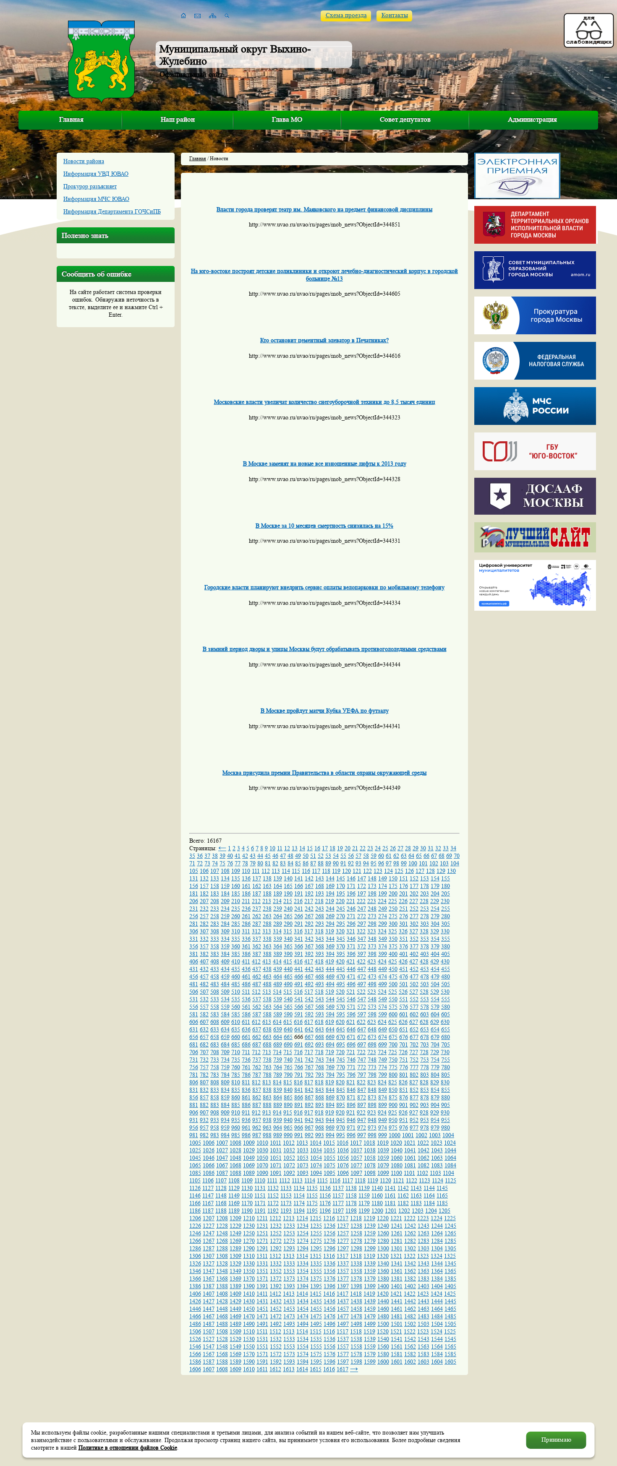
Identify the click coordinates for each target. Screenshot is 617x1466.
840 (288, 1089)
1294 (302, 1248)
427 (413, 961)
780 (445, 1067)
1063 (437, 1157)
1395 (316, 1286)
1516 (329, 1331)
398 (372, 953)
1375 (316, 1278)
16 (317, 848)
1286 (195, 1248)
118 (326, 870)
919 (329, 1112)
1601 (397, 1361)
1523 (423, 1331)
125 (399, 870)
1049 (249, 1157)
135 (235, 878)
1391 (262, 1286)
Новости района (83, 161)
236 (246, 908)
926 (403, 1112)
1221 (396, 1218)
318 (319, 931)
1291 (262, 1248)
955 (445, 1120)
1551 (262, 1346)
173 (372, 886)
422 (361, 961)
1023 (436, 1142)
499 (382, 984)
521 (350, 991)
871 (351, 1097)
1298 (356, 1248)
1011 (275, 1142)
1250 (249, 1233)
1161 (390, 1195)
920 (340, 1112)
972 (361, 1127)
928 (424, 1112)
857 (204, 1097)
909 (225, 1112)
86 (305, 863)
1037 (356, 1150)
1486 (195, 1323)
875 (393, 1097)
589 (277, 1014)
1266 (195, 1240)
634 (225, 1029)
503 (424, 984)
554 (435, 999)
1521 (396, 1331)
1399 (370, 1286)
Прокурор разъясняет (90, 186)
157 (204, 886)
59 (373, 855)
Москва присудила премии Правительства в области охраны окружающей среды (324, 772)
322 (361, 931)
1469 (235, 1316)
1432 (276, 1301)
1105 (195, 1180)
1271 (262, 1240)
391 (298, 953)
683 (214, 1044)
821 (350, 1082)
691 (298, 1044)
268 (319, 916)
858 (214, 1097)
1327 (208, 1263)
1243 (423, 1225)
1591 (262, 1361)
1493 (289, 1323)
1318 (356, 1255)
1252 (276, 1233)
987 (256, 1135)
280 (445, 916)
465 (288, 976)
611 (246, 1021)
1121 (398, 1180)
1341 (397, 1263)
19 (340, 848)
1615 (316, 1369)
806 (193, 1082)
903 (424, 1104)
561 (246, 1006)
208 (214, 901)
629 (434, 1021)
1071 (276, 1165)
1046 (208, 1157)
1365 (450, 1271)
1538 (356, 1339)
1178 (351, 1203)
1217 (342, 1218)
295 (340, 923)
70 (457, 855)
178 (424, 886)
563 (267, 1006)
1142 (403, 1188)
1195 (312, 1210)
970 (340, 1127)
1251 (262, 1233)
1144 (429, 1188)
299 (382, 923)
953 (424, 1120)
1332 (276, 1263)
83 (283, 863)
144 (330, 878)
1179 (364, 1203)
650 (393, 1029)
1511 (262, 1331)
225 (392, 901)
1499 (370, 1323)
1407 (208, 1293)
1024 (450, 1142)
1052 (289, 1157)
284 (225, 923)
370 (340, 946)
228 (424, 901)
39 (222, 855)
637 (256, 1029)
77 (238, 863)
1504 (437, 1323)
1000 (394, 1135)
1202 (404, 1210)
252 (414, 908)
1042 (423, 1150)
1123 (424, 1180)
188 (267, 893)
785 (235, 1074)
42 (245, 855)
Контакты (395, 15)
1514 (302, 1331)
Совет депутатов (405, 119)
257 (204, 916)
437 (256, 969)
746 (351, 1059)
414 (277, 961)
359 (225, 946)
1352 (276, 1271)
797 (361, 1074)
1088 (235, 1172)
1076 (343, 1165)
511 (246, 991)
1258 (356, 1233)
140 (288, 878)
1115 (322, 1180)
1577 (343, 1354)
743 (319, 1059)
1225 (450, 1218)
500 (393, 984)
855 (445, 1089)
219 (329, 901)
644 (330, 1029)
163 (267, 886)
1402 (410, 1286)
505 (445, 984)
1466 (195, 1316)
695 (340, 1044)
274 (382, 916)
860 (235, 1097)
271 (351, 916)
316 (298, 931)
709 (225, 1052)
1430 (249, 1301)
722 (361, 1052)
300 (393, 923)
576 (403, 1006)
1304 (437, 1248)
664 (277, 1037)
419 (329, 961)
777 (414, 1067)
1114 (309, 1180)
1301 (397, 1248)
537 (256, 999)
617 (308, 1021)
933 (214, 1120)
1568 (222, 1354)
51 (313, 855)
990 (288, 1135)
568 (319, 1006)
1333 (289, 1263)
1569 (235, 1354)
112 (265, 870)
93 (358, 863)
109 (235, 870)
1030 (262, 1150)
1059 (383, 1157)
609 (225, 1021)
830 (445, 1082)
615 (287, 1021)
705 (445, 1044)
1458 (356, 1308)
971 (351, 1127)
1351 (262, 1271)
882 (204, 1104)
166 (298, 886)
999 (382, 1135)
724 (382, 1052)
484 (225, 984)
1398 (356, 1286)
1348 (222, 1271)
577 (414, 1006)
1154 (299, 1195)
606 (193, 1021)
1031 (276, 1150)
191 (298, 893)
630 (445, 1021)
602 (414, 1014)
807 (204, 1082)
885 (235, 1104)
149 (382, 878)
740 (288, 1059)
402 (414, 953)
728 (424, 1052)
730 (445, 1052)
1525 (450, 1331)
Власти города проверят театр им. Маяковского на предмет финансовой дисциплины (324, 209)
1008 (235, 1142)
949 (382, 1120)
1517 (342, 1331)
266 (298, 916)
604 (435, 1014)
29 (415, 848)
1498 (356, 1323)
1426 (195, 1301)
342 (309, 938)
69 (449, 855)
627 (413, 1021)
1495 (316, 1323)
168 (319, 886)
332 (204, 938)
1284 (437, 1240)
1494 (302, 1323)
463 (267, 976)
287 (256, 923)
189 (277, 893)
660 (235, 1037)
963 (267, 1127)
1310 (249, 1255)
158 (214, 886)
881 (193, 1104)
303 (424, 923)
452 (414, 969)
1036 (343, 1150)
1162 (403, 1195)
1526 (195, 1339)
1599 (370, 1361)
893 (319, 1104)
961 (246, 1127)
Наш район (178, 119)
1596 (329, 1361)
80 (260, 863)
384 (225, 953)
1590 (249, 1361)
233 (214, 908)
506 (193, 991)
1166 (195, 1203)
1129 (234, 1188)
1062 (423, 1157)
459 (225, 976)
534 (225, 999)
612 (256, 1021)
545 (340, 999)
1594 (302, 1361)
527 (413, 991)
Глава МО (287, 119)
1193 (286, 1210)
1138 (351, 1188)
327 (413, 931)
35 (192, 855)
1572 (276, 1354)
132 (204, 878)
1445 (450, 1301)
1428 (222, 1301)
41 (238, 855)
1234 (302, 1225)
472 (361, 976)
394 (330, 953)
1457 (343, 1308)
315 (287, 931)
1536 (329, 1339)
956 (193, 1127)
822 (361, 1082)
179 (435, 886)
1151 (260, 1195)
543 (319, 999)
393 (319, 953)
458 (214, 976)
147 (361, 878)
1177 (338, 1203)
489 (277, 984)
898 (372, 1104)
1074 (316, 1165)
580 (445, 1006)
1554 (302, 1346)
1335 (316, 1263)
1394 (302, 1286)
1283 (423, 1240)
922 (361, 1112)
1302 (410, 1248)
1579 (370, 1354)
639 (277, 1029)
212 (256, 901)
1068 (235, 1165)
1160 (377, 1195)
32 (438, 848)
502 (414, 984)
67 (434, 855)
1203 (418, 1210)
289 (277, 923)
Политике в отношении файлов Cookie (127, 1447)
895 (340, 1104)
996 (351, 1135)
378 (424, 946)
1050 (262, 1157)
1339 (370, 1263)
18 (332, 848)
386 (246, 953)
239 (277, 908)
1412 (275, 1293)
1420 (383, 1293)
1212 (275, 1218)
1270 (249, 1240)
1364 (437, 1271)
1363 (423, 1271)
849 (382, 1089)
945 (340, 1120)
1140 (377, 1188)
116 (306, 870)
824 (382, 1082)
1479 (370, 1316)
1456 (329, 1308)
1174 (299, 1203)
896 (351, 1104)
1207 (208, 1218)
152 (414, 878)
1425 (450, 1293)
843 (319, 1089)
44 (260, 855)
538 (267, 999)
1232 (276, 1225)
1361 (397, 1271)
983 (214, 1135)
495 (340, 984)
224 (382, 901)
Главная (71, 119)
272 (361, 916)
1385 (450, 1278)
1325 (450, 1255)
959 (225, 1127)
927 (413, 1112)
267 (309, 916)
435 (235, 969)
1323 (423, 1255)
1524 (436, 1331)
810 (235, 1082)
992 (309, 1135)
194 (330, 893)
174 (382, 886)
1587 (208, 1361)
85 (298, 863)
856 (193, 1097)
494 (330, 984)
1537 (343, 1339)
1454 (302, 1308)
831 (193, 1089)
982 (204, 1135)
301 (403, 923)
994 (330, 1135)
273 (372, 916)
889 (277, 1104)
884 (225, 1104)
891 (298, 1104)
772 (361, 1067)
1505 (450, 1323)
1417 (342, 1293)
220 (340, 901)
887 (256, 1104)
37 (207, 855)
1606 (195, 1369)
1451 (262, 1308)
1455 (316, 1308)
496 (351, 984)
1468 (222, 1316)
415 (287, 961)
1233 (289, 1225)
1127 (208, 1188)
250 (393, 908)
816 (298, 1082)
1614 (302, 1369)
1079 (383, 1165)
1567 (208, 1354)
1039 (383, 1150)
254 (435, 908)
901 (403, 1104)
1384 (437, 1278)
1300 (383, 1248)
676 (403, 1037)
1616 (329, 1369)
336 (246, 938)
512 (256, 991)
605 (445, 1014)
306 (193, 931)
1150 (247, 1195)
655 (445, 1029)
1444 (437, 1301)
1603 (423, 1361)
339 (277, 938)
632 (204, 1029)
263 (267, 916)
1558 (356, 1346)
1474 (302, 1316)
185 (235, 893)
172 (361, 886)
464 (277, 976)
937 (256, 1120)
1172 (273, 1203)
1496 (329, 1323)
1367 (208, 1278)
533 (214, 999)
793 (319, 1074)
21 (355, 848)
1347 (208, 1271)
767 (309, 1067)
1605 (450, 1361)
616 (298, 1021)
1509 (235, 1331)
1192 (273, 1210)
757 (204, 1067)
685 (235, 1044)
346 (351, 938)
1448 (222, 1308)
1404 (437, 1286)
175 (393, 886)
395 (340, 953)
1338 (356, 1263)
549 (382, 999)
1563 (423, 1346)
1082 (423, 1165)
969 (330, 1127)
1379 (370, 1278)
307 (204, 931)
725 (392, 1052)
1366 (195, 1278)
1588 (222, 1361)
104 (454, 863)
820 (340, 1082)
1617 (342, 1369)
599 (382, 1014)
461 (246, 976)
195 (340, 893)
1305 (450, 1248)
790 (288, 1074)
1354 (302, 1271)
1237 (343, 1225)
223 (371, 901)
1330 (249, 1263)
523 (371, 991)
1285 (450, 1240)
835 (235, 1089)
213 (266, 901)
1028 (235, 1150)
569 (330, 1006)
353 (424, 938)
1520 (383, 1331)
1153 (286, 1195)
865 (288, 1097)
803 (424, 1074)
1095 (329, 1172)
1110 (259, 1180)
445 (340, 969)
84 (290, 863)
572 (361, 1006)
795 (340, 1074)
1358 (356, 1271)
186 (246, 893)
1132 (273, 1188)
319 (329, 931)
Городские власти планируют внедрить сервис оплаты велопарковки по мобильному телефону (324, 587)
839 (277, 1089)
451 (403, 969)
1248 (222, 1233)
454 (435, 969)
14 (302, 848)
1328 (222, 1263)
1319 (369, 1255)
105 (193, 870)
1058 (370, 1157)
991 (298, 1135)
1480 (383, 1316)
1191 (260, 1210)
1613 (289, 1369)
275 (393, 916)
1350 (249, 1271)
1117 (347, 1180)
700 (393, 1044)
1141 (390, 1188)
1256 (329, 1233)
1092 (289, 1172)
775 (393, 1067)
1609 (235, 1369)
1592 (276, 1361)
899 (382, 1104)
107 (214, 870)
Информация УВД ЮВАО (95, 173)
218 (319, 901)
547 (361, 999)
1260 (383, 1233)
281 (193, 923)
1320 (383, 1255)
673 (372, 1037)
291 (298, 923)
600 (393, 1014)
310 (235, 931)
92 (351, 863)
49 (298, 855)
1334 (302, 1263)
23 (370, 848)
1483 (423, 1316)
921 (350, 1112)
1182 (403, 1203)
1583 (423, 1354)
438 (267, 969)
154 (435, 878)
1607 (208, 1369)
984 (225, 1135)
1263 (423, 1233)
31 (431, 848)
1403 (423, 1286)
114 (286, 870)
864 (277, 1097)
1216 (329, 1218)
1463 (423, 1308)
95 (373, 863)
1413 (289, 1293)
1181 (390, 1203)
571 (351, 1006)
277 (414, 916)
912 (256, 1112)
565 (288, 1006)
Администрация (532, 119)
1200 (377, 1210)
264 (277, 916)
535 (235, 999)
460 (235, 976)
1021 (410, 1142)
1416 (329, 1293)
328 (424, 931)
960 (235, 1127)
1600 (383, 1361)
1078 (370, 1165)
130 (451, 870)
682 (204, 1044)
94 (366, 863)
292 (309, 923)
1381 (397, 1278)
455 (445, 969)
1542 (410, 1339)
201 (403, 893)
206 (193, 901)
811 (246, 1082)
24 (378, 848)
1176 (325, 1203)
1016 (342, 1142)
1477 (343, 1316)
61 (389, 855)
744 (330, 1059)
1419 (369, 1293)
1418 (356, 1293)
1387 (208, 1286)
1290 (249, 1248)
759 (225, 1067)
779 (435, 1067)
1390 (249, 1286)
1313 (289, 1255)
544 (330, 999)
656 (193, 1037)
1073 (302, 1165)
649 (382, 1029)
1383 (423, 1278)
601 (403, 1014)
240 (288, 908)
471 (351, 976)
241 (298, 908)
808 (214, 1082)
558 (214, 1006)
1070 (262, 1165)
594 (330, 1014)
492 (309, 984)
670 (340, 1037)
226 (403, 901)
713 (266, 1052)
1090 (262, 1172)
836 (246, 1089)
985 (235, 1135)
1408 (222, 1293)
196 (351, 893)
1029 (249, 1150)
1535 (316, 1339)
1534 (302, 1339)
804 (435, 1074)
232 (204, 908)
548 (372, 999)
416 (298, 961)
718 (319, 1052)
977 (414, 1127)
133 (214, 878)
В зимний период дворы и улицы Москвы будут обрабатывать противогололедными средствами (325, 649)
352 (414, 938)
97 (389, 863)
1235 (316, 1225)
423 (371, 961)
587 (256, 1014)
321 (350, 931)
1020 (396, 1142)
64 (411, 855)
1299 (370, 1248)
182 (204, 893)
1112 (284, 1180)
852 (414, 1089)
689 (277, 1044)
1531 (262, 1339)
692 (309, 1044)
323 (371, 931)
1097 (356, 1172)
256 (193, 916)
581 (193, 1014)
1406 (195, 1293)
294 (330, 923)
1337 (343, 1263)
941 (298, 1120)
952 (414, 1120)
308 (214, 931)
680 (445, 1037)
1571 (262, 1354)
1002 (421, 1135)
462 (256, 976)
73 (207, 863)
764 (277, 1067)
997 (361, 1135)
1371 (262, 1278)
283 (214, 923)
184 (225, 893)
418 (319, 961)
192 (309, 893)
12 (287, 848)
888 (267, 1104)
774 (382, 1067)
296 (351, 923)
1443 (423, 1301)
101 (423, 863)
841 (298, 1089)
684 (225, 1044)
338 (267, 938)
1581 (397, 1354)
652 (414, 1029)
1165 (442, 1195)
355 (445, 938)
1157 (338, 1195)
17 (325, 848)
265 (288, 916)
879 (435, 1097)
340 (288, 938)
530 (445, 991)
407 (204, 961)
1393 (289, 1286)
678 (424, 1037)
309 (225, 931)
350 (393, 938)
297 (361, 923)
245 (340, 908)
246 (351, 908)
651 (403, 1029)
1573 (289, 1354)
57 (358, 855)
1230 (249, 1225)
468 (319, 976)
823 (371, 1082)
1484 (437, 1316)
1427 (208, 1301)
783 (214, 1074)
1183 (416, 1203)
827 (413, 1082)
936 (246, 1120)
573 (372, 1006)
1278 (356, 1240)
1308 (222, 1255)
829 (434, 1082)
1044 (450, 1150)
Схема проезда (346, 15)
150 (393, 878)
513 (266, 991)
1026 (208, 1150)
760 (235, 1067)
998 (372, 1135)
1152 (273, 1195)
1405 (450, 1286)
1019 (383, 1142)
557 (204, 1006)
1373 (289, 1278)
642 (309, 1029)
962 (256, 1127)
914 (277, 1112)
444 (330, 969)
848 (372, 1089)
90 (336, 863)
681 (193, 1044)
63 (404, 855)
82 (275, 863)
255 (445, 908)
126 (409, 870)
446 (351, 969)
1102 (422, 1172)
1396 (329, 1286)
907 (204, 1112)
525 (392, 991)
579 (435, 1006)
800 (393, 1074)
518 (319, 991)
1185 (442, 1203)
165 (288, 886)
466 (298, 976)
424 (382, 961)
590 (288, 1014)
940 (288, 1120)
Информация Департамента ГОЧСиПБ (112, 211)
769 (330, 1067)
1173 (286, 1203)
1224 (436, 1218)
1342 (410, 1263)
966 (298, 1127)
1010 (262, 1142)
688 (267, 1044)
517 (308, 991)
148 (372, 878)
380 (445, 946)
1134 (299, 1188)
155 (445, 878)
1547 (208, 1346)
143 (319, 878)
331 (193, 938)
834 (225, 1089)
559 (225, 1006)
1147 (208, 1195)
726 (403, 1052)
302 (414, 923)
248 (372, 908)
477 (414, 976)
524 (382, 991)
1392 (276, 1286)
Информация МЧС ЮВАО (96, 198)
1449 (235, 1308)
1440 (383, 1301)
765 (288, 1067)
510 (235, 991)
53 (328, 855)
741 (298, 1059)
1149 (234, 1195)
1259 (370, 1233)
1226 (195, 1225)
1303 (423, 1248)
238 (267, 908)
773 (372, 1067)
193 (319, 893)
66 (426, 855)
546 (351, 999)
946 (351, 1120)
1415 (316, 1293)
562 (256, 1006)
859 (225, 1097)
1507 (208, 1331)
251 (403, 908)
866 (298, 1097)
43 (253, 855)
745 (340, 1059)
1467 (208, 1316)
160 (235, 886)
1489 (235, 1323)
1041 (410, 1150)
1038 (370, 1150)
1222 (410, 1218)
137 (256, 878)
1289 (235, 1248)
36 (200, 855)
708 (214, 1052)
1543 (423, 1339)
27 (400, 848)
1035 (329, 1150)
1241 (397, 1225)
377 (414, 946)
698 (372, 1044)
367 (309, 946)
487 (256, 984)
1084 (450, 1165)
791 (298, 1074)
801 (403, 1074)
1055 (329, 1157)
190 (288, 893)
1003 (435, 1135)
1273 (289, 1240)
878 (424, 1097)
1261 (397, 1233)
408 (214, 961)
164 (277, 886)
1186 (195, 1210)
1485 (450, 1316)
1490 (249, 1323)
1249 (235, 1233)
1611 (262, 1369)
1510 (249, 1331)
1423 (423, 1293)
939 (277, 1120)
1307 (208, 1255)
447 (361, 969)
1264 (437, 1233)
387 (256, 953)
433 (214, 969)
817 (308, 1082)
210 (235, 901)
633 (214, 1029)
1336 (329, 1263)
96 (381, 863)
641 (298, 1029)
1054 (316, 1157)
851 (403, 1089)
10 (272, 848)
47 (283, 855)
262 (256, 916)
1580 (383, 1354)
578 (424, 1006)
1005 (195, 1142)
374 (382, 946)
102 (433, 863)
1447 (208, 1308)
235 (235, 908)
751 (403, 1059)
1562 (410, 1346)
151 (403, 878)
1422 (410, 1293)
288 (267, 923)
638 (267, 1029)
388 (267, 953)
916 (298, 1112)
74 (215, 863)
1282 (410, 1240)
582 (204, 1014)
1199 (364, 1210)
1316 (329, 1255)
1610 (249, 1369)
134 (225, 878)
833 (214, 1089)
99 (404, 863)
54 (336, 855)
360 (235, 946)
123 (378, 870)
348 (372, 938)
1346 (195, 1271)
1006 (208, 1142)
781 (193, 1074)
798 (372, 1074)
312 (256, 931)
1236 (329, 1225)
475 (393, 976)
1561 (397, 1346)
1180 (377, 1203)
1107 (221, 1180)
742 (309, 1059)
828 (424, 1082)
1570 (249, 1354)
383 (214, 953)
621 (350, 1021)
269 (330, 916)
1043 (437, 1150)
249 (382, 908)
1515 (316, 1331)
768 (319, 1067)
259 (225, 916)
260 (235, 916)
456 (193, 976)
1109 (247, 1180)
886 (246, 1104)
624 (382, 1021)
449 (382, 969)
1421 (396, 1293)
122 (367, 870)
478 (424, 976)
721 (350, 1052)
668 (319, 1037)
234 (225, 908)
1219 (369, 1218)
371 (351, 946)
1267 (208, 1240)
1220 (383, 1218)
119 (336, 870)
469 (330, 976)
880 (445, 1097)
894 (330, 1104)
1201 (391, 1210)
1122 (411, 1180)
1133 (286, 1188)
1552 (276, 1346)
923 (371, 1112)
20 (347, 848)
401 (403, 953)
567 (309, 1006)
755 (445, 1059)
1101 (409, 1172)
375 (393, 946)
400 (393, 953)
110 (246, 870)
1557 (343, 1346)
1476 (329, 1316)
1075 (329, 1165)
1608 (222, 1369)
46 (275, 855)
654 (435, 1029)
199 (382, 893)
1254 (302, 1233)
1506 (195, 1331)
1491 (262, 1323)
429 (434, 961)
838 (267, 1089)
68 (441, 855)
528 (424, 991)
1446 (195, 1308)
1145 (442, 1188)
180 (445, 886)
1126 (195, 1188)
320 (340, 931)
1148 (221, 1195)
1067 (222, 1165)
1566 (195, 1354)
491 (298, 984)
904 (435, 1104)
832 (204, 1089)
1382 (410, 1278)
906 (193, 1112)
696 (351, 1044)
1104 (448, 1172)
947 (361, 1120)
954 (435, 1120)
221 (350, 901)
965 (288, 1127)
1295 (316, 1248)
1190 (247, 1210)
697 (361, 1044)
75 (222, 863)
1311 (262, 1255)
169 (330, 886)
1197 (338, 1210)
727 (413, 1052)
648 (372, 1029)
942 (309, 1120)
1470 (249, 1316)
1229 (235, 1225)
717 (308, 1052)
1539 (370, 1339)
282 (204, 923)
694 (330, 1044)
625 (392, 1021)
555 (445, 999)
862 (256, 1097)
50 (305, 855)
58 (366, 855)
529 (434, 991)
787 (256, 1074)
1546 (195, 1346)
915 (287, 1112)
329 (434, 931)
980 (445, 1127)
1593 (289, 1361)
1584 (437, 1354)
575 (393, 1006)
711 (246, 1052)
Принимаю (556, 1439)
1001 (408, 1135)
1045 (195, 1157)
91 (343, 863)
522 (361, 991)
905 (445, 1104)
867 (309, 1097)
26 (393, 848)
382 (204, 953)
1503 (423, 1323)
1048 (235, 1157)
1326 (195, 1263)
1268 (222, 1240)
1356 (329, 1271)
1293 (289, 1248)
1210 (249, 1218)
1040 (397, 1150)
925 (392, 1112)
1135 (312, 1188)
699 (382, 1044)
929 (434, 1112)
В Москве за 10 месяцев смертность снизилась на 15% (324, 525)
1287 (208, 1248)
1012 (289, 1142)
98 (396, 863)
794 (330, 1074)
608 (214, 1021)
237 (256, 908)
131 (193, 878)
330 (445, 931)
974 (382, 1127)
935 (235, 1120)
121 (357, 870)
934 (225, 1120)
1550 (249, 1346)
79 (253, 863)
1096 (343, 1172)
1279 (370, 1240)
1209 (235, 1218)
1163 (416, 1195)
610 (235, 1021)
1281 (397, 1240)
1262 (410, 1233)
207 (204, 901)
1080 (397, 1165)
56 (351, 855)
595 (340, 1014)
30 (423, 848)
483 (214, 984)
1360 (383, 1271)
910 (235, 1112)
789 (277, 1074)
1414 (302, 1293)
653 (424, 1029)
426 (403, 961)
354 (435, 938)
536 (246, 999)
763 (267, 1067)
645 (340, 1029)
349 (382, 938)
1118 (360, 1180)
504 (435, 984)
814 (277, 1082)
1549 (235, 1346)
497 (361, 984)
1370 (249, 1278)
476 (403, 976)
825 (392, 1082)
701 (403, 1044)
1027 (222, 1150)
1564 (437, 1346)
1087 (222, 1172)
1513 (289, 1331)
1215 (316, 1218)
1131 (260, 1188)
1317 (342, 1255)
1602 (410, 1361)
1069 (249, 1165)
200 (393, 893)
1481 (397, 1316)
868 (319, 1097)
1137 (338, 1188)
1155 (312, 1195)
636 (246, 1029)
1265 (450, 1233)
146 (351, 878)
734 (225, 1059)
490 (288, 984)
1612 (275, 1369)
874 (382, 1097)
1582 (410, 1354)
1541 (397, 1339)
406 (193, 961)
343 (319, 938)
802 (414, 1074)
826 (403, 1082)
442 (309, 969)
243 (319, 908)
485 (235, 984)
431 (193, 969)
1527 (208, 1339)
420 (340, 961)
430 (445, 961)
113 (276, 870)
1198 (351, 1210)
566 (298, 1006)
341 (298, 938)
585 (235, 1014)
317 (308, 931)
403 (424, 953)
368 (319, 946)
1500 (383, 1323)
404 (435, 953)
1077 (356, 1165)
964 (277, 1127)
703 (424, 1044)
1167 (208, 1203)
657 (204, 1037)
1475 (316, 1316)
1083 (437, 1165)
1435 (316, 1301)
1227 (208, 1225)
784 (225, 1074)
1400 (383, 1286)
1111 (272, 1180)
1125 (450, 1180)
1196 (325, 1210)
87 (313, 863)
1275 (316, 1240)
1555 (316, 1346)
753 (424, 1059)
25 (385, 848)
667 (309, 1037)
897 (361, 1104)
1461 (397, 1308)
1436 (329, 1301)
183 (214, 893)
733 (214, 1059)
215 (287, 901)
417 (308, 961)
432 (204, 969)
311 (246, 931)
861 (246, 1097)
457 (204, 976)
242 (309, 908)
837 (256, 1089)
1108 (234, 1180)
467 (309, 976)
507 (204, 991)
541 (298, 999)
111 (256, 870)
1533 (289, 1339)
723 (371, 1052)
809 (225, 1082)
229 (434, 901)
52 (321, 855)
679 (435, 1037)
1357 (343, 1271)
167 (309, 886)
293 (319, 923)
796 (351, 1074)
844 (330, 1089)
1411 (262, 1293)
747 (361, 1059)
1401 (397, 1286)
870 (340, 1097)
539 (277, 999)
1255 (316, 1233)
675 (393, 1037)
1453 (289, 1308)
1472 (276, 1316)
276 (403, 916)
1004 (448, 1135)
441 (298, 969)
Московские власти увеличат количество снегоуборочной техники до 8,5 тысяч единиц (324, 401)
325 (392, 931)
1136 (325, 1188)
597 (361, 1014)
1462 (410, 1308)
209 (225, 901)
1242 (410, 1225)
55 (343, 855)
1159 (364, 1195)
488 (267, 984)
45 (268, 855)
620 (340, 1021)
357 (204, 946)
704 (435, 1044)
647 (361, 1029)
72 (200, 863)
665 (288, 1037)
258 (214, 916)
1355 (316, 1271)
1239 (370, 1225)
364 (277, 946)
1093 (302, 1172)
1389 (235, 1286)
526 (403, 991)
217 (308, 901)
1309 (235, 1255)
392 (309, 953)
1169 (234, 1203)
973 (372, 1127)
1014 (316, 1142)
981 (193, 1135)
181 (193, 893)
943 (319, 1120)
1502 (410, 1323)
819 (329, 1082)
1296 (329, 1248)
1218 (356, 1218)
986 (246, 1135)
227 (413, 901)
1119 (372, 1180)
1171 (260, 1203)
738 (267, 1059)
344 (330, 938)
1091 (276, 1172)
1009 (249, 1142)
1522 (410, 1331)
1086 (208, 1172)
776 (403, 1067)
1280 (383, 1240)
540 (288, 999)
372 (361, 946)
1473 (289, 1316)
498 (372, 984)
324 (382, 931)
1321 (396, 1255)
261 (246, 916)
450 (393, 969)
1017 (356, 1142)
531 (193, 999)
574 (382, 1006)
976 (403, 1127)
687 (256, 1044)
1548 (222, 1346)
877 (414, 1097)
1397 (343, 1286)
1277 (343, 1240)
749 (382, 1059)
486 (246, 984)
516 (298, 991)
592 (309, 1014)
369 (330, 946)
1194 (299, 1210)
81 (268, 863)
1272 (276, 1240)
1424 (436, 1293)
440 (288, 969)
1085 (195, 1172)
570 (340, 1006)
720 (340, 1052)
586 (246, 1014)
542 (309, 999)
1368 (222, 1278)
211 (246, 901)
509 (225, 991)
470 (340, 976)
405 (445, 953)
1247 (208, 1233)
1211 (262, 1218)
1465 (450, 1308)
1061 (410, 1157)
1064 (450, 1157)
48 (290, 855)
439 (277, 969)
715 (287, 1052)
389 (277, 953)
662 (256, 1037)
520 (340, 991)
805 (445, 1074)
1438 (356, 1301)
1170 (247, 1203)
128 (430, 870)
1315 (316, 1255)
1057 (356, 1157)
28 (408, 848)
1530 (249, 1339)
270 (340, 916)
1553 (289, 1346)
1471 (262, 1316)
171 (351, 886)
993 (319, 1135)
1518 (356, 1331)
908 (214, 1112)
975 (393, 1127)
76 (230, 863)
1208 (222, 1218)
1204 (431, 1210)
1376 (329, 1278)
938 (267, 1120)
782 (204, 1074)
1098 (370, 1172)
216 (298, 901)
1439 (370, 1301)
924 (382, 1112)
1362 (410, 1271)
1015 (329, 1142)
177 (414, 886)
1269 (235, 1240)
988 (267, 1135)
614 (277, 1021)
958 (214, 1127)
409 (225, 961)
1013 (302, 1142)
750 (393, 1059)
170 (340, 886)
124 (388, 870)
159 (225, 886)
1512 (275, 1331)
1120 (385, 1180)
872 (361, 1097)
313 (266, 931)
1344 (437, 1263)
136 (246, 878)
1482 (410, 1316)
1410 (249, 1293)
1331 (262, 1263)
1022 (423, 1142)
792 (309, 1074)
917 (308, 1112)
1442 (410, 1301)
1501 (397, 1323)
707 (204, 1052)
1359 (370, 1271)
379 (435, 946)
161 (246, 886)
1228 (222, 1225)
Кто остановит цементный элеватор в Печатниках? (324, 340)
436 (246, 969)
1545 (450, 1339)
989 (277, 1135)
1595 (316, 1361)
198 (372, 893)
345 (340, 938)
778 (424, 1067)
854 (435, 1089)
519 (329, 991)
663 (267, 1037)
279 (435, 916)
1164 (429, 1195)
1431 (262, 1301)
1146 (195, 1195)
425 (392, 961)
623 (371, 1021)
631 (193, 1029)
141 (298, 878)
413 (266, 961)
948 (372, 1120)
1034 (316, 1150)
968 (319, 1127)
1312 (275, 1255)
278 (424, 916)
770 (340, 1067)
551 (403, 999)
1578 (356, 1354)
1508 (222, 1331)
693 (319, 1044)
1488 (222, 1323)
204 (435, 893)
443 (319, 969)
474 (382, 976)
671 (351, 1037)
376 (403, 946)
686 (246, 1044)
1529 (235, 1339)
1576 (329, 1354)
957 (204, 1127)
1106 (208, 1180)
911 (246, 1112)
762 (256, 1067)
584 (225, 1014)
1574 (302, 1354)
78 (245, 863)
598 (372, 1014)
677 (414, 1037)
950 (393, 1120)
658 (214, 1037)
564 (277, 1006)
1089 (249, 1172)
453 (424, 969)
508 (214, 991)
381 (193, 953)
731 (193, 1059)
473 (372, 976)
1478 (356, 1316)
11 (279, 848)
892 (309, 1104)
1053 (302, 1157)
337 (256, 938)
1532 (276, 1339)
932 (204, 1120)
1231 (262, 1225)
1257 (343, 1233)
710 (235, 1052)
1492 (276, 1323)
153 (424, 878)
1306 (195, 1255)
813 (266, 1082)
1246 (195, 1233)
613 (266, 1021)
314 (277, 931)
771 (351, 1067)
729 (434, 1052)
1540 (383, 1339)
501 (403, 984)
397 (361, 953)
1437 (343, 1301)
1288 (222, 1248)
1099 (383, 1172)
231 (193, 908)
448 (372, 969)
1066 (208, 1165)
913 (266, 1112)
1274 (302, 1240)
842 (309, 1089)
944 (330, 1120)
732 (204, 1059)
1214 (302, 1218)
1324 (436, 1255)
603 (424, 1014)
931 (193, 1120)
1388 (222, 1286)
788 (267, 1074)
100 (412, 863)
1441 (397, 1301)
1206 (195, 1218)
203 (424, 893)
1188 (221, 1210)
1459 (370, 1308)
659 (225, 1037)
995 (340, 1135)
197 (361, 893)
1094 (316, 1172)
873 (372, 1097)
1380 (383, 1278)
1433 (289, 1301)
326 (403, 931)
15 (310, 848)
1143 (416, 1188)
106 (204, 870)
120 (346, 870)
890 (288, 1104)
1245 (450, 1225)
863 (267, 1097)
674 (382, 1037)
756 (193, 1067)
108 (225, 870)
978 (424, 1127)
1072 (289, 1165)
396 (351, 953)
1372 (276, 1278)
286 (246, 923)
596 (351, 1014)
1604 (437, 1361)
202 (414, 893)
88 (321, 863)
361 (246, 946)
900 (393, 1104)
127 (420, 870)
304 (435, 923)
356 (193, 946)
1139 (364, 1188)
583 (214, 1014)
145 (340, 878)
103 (444, 863)
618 (319, 1021)
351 (403, 938)
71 (192, 863)
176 (403, 886)
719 (329, 1052)
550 (393, 999)
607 (204, 1021)
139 (277, 878)
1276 (329, 1240)
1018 (369, 1142)
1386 (195, 1286)
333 (214, 938)
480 (445, 976)
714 (277, 1052)
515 (287, 991)
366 (298, 946)
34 (453, 848)
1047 (222, 1157)
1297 (343, 1248)
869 (330, 1097)
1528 (222, 1339)
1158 (351, 1195)
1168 (221, 1203)
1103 (435, 1172)
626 (403, 1021)
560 (235, 1006)
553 (424, 999)
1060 (397, 1157)
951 (403, 1120)
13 (295, 848)
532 (204, 999)
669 (330, 1037)
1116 (334, 1180)
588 (267, 1014)
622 (361, 1021)
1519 (369, 1331)
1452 (276, 1308)
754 (435, 1059)
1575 (316, 1354)
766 (298, 1067)
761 (246, 1067)
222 (361, 901)
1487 (208, 1323)
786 (246, 1074)
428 (424, 961)
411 (246, 961)
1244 (437, 1225)
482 (204, 984)
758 (214, 1067)
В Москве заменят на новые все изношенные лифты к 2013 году (324, 463)
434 (225, 969)
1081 (410, 1165)
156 (193, 886)
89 (328, 863)
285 (235, 923)
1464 (437, 1308)
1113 (297, 1180)
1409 (235, 1293)
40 (230, 855)
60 (381, 855)
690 (288, 1044)
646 (351, 1029)
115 (296, 870)
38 (215, 855)
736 (246, 1059)
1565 (450, 1346)
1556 (329, 1346)
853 (424, 1089)
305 (445, 923)
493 (319, 984)
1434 (302, 1301)
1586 (195, 1361)
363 (267, 946)
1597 (343, 1361)
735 (235, 1059)
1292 (276, 1248)
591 (298, 1014)
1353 (289, 1271)
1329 (235, 1263)
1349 (235, 1271)
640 (288, 1029)
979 (435, 1127)
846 (351, 1089)
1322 (410, 1255)
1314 (302, 1255)
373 (372, 946)
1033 (302, 1150)
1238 (356, 1225)
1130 (247, 1188)
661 (246, 1037)
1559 (370, 1346)
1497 (343, 1323)
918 (319, 1112)
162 (256, 886)
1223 (423, 1218)
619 (329, 1021)
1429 (235, 1301)
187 (256, 893)
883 (214, 1104)
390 (288, 953)
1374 (302, 1278)
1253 (289, 1233)
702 (414, 1044)
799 (382, 1074)
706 (193, 1052)
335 (235, 938)
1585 (450, 1354)
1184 (429, 1203)
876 (403, 1097)
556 (193, 1006)
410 (235, 961)
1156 (325, 1195)
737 (256, 1059)
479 (435, 976)
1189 (234, 1210)
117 (316, 870)
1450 (249, 1308)
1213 (289, 1218)
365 (288, 946)
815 (287, 1082)
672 (361, 1037)
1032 (289, 1150)
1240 (383, 1225)
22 (363, 848)
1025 (195, 1150)
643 (319, 1029)
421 (350, 961)
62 (396, 855)
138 (267, 878)
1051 (276, 1157)
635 (235, 1029)
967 (309, 1127)
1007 (222, 1142)
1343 (423, 1263)
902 (414, 1104)
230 (445, 901)
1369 (235, 1278)
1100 (396, 1172)
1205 (444, 1210)
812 (256, 1082)
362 (256, 946)
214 (277, 901)
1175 (312, 1203)
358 (214, 946)
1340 (383, 1263)
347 (361, 938)
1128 (221, 1188)
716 (298, 1052)
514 (277, 991)
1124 (437, 1180)
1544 (437, 1339)
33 (446, 848)
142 (309, 878)
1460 (383, 1308)
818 (319, 1082)
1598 (356, 1361)
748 (372, 1059)
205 (445, 893)
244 (330, 908)
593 (319, 1014)
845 (340, 1089)
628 (424, 1021)
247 (361, 908)
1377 (343, 1278)
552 (414, 999)
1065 (195, 1165)
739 (277, 1059)
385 (235, 953)
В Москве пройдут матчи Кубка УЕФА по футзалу (325, 710)
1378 (356, 1278)
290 (288, 923)
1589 (235, 1361)
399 (382, 953)
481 (193, 984)
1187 (208, 1210)
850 (393, 1089)
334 (225, 938)
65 (419, 855)
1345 (450, 1263)
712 (256, 1052)
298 (372, 923)
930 (445, 1112)
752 (414, 1059)
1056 (343, 1157)
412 (256, 961)
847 (361, 1089)
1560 (383, 1346)
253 (424, 908)
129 (441, 870)
